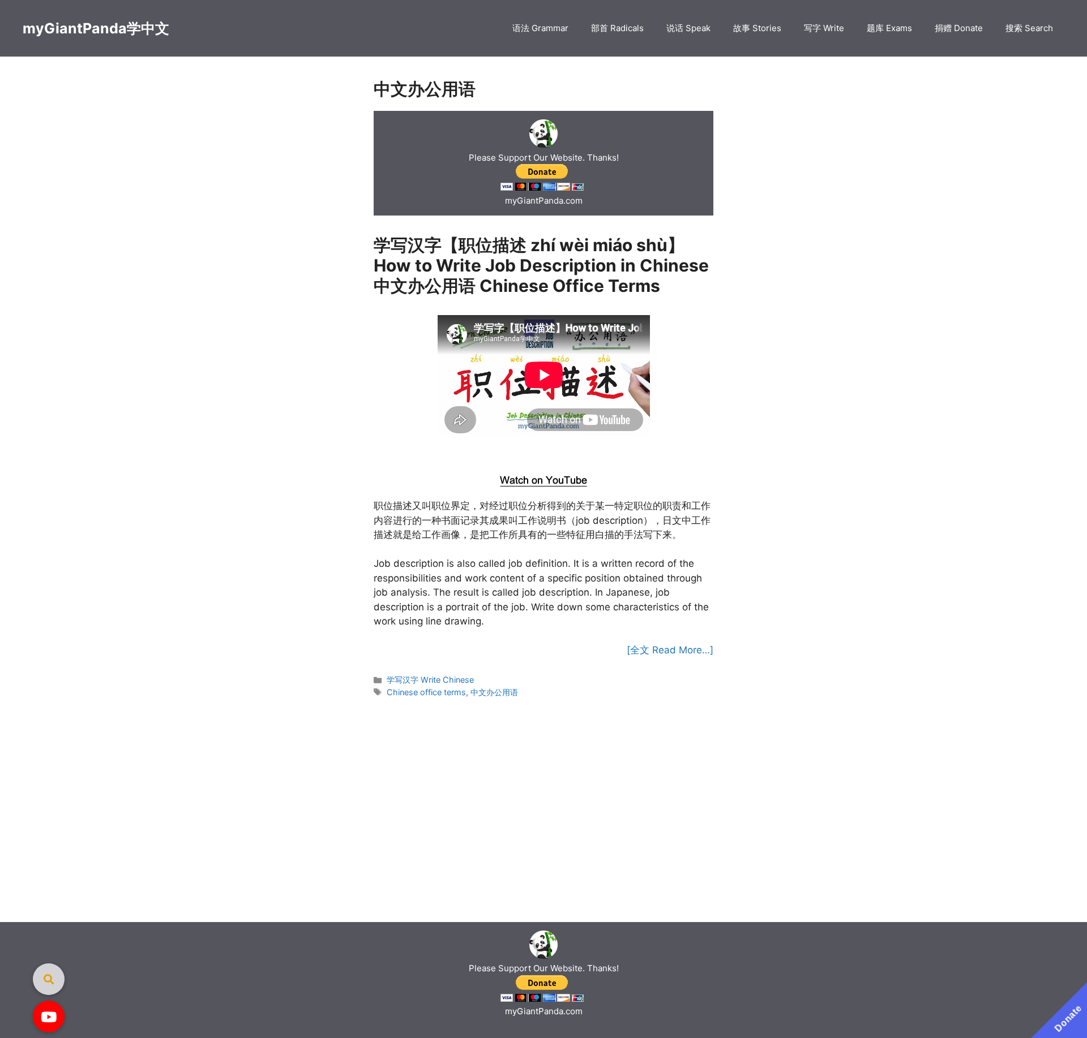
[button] (49, 1016)
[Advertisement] (544, 452)
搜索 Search (1029, 28)
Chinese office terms (426, 692)
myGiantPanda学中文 (96, 28)
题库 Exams (889, 28)
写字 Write (824, 28)
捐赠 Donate (959, 28)
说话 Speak (688, 28)
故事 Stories (757, 28)
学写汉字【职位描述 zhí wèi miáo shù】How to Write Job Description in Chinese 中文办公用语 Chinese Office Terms (541, 265)
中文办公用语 (494, 692)
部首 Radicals (617, 28)
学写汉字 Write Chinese (430, 679)
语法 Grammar (540, 28)
